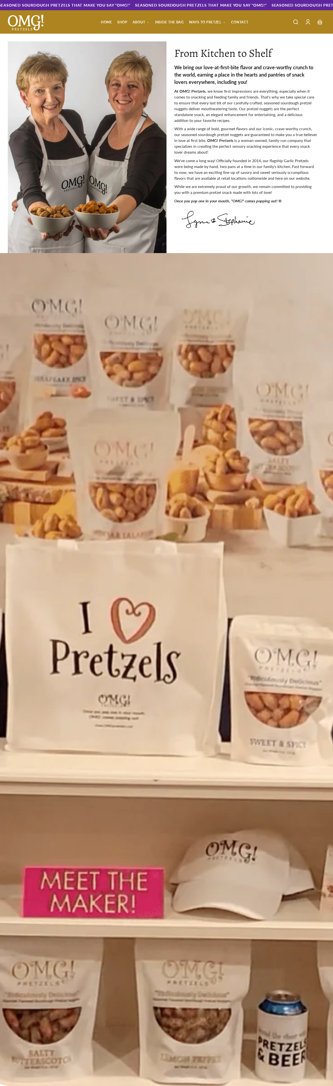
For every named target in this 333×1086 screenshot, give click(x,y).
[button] (295, 22)
